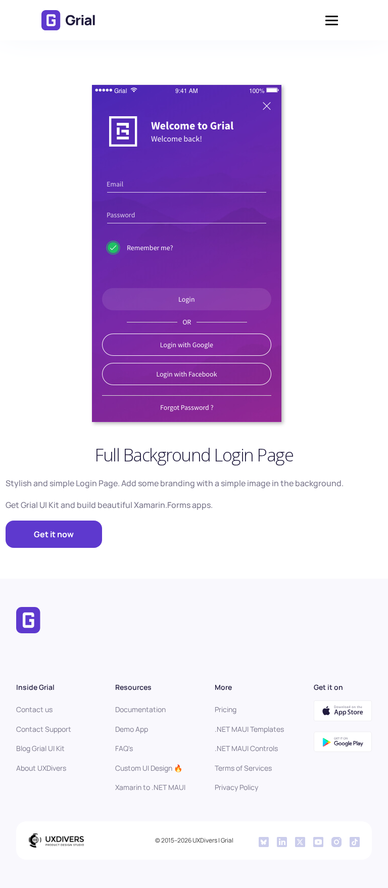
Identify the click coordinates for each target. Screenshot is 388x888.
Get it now (54, 534)
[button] (332, 20)
